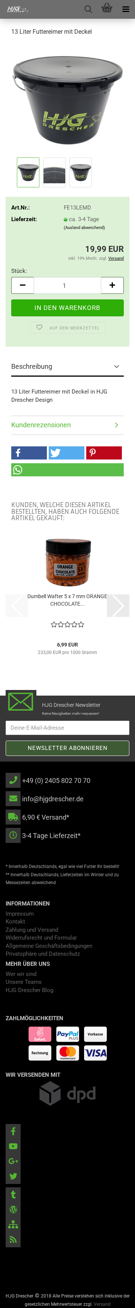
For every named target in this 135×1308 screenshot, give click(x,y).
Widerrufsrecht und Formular (41, 937)
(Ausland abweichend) (84, 227)
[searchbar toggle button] (88, 9)
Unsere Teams (24, 982)
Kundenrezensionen (41, 425)
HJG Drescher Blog (29, 990)
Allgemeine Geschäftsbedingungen (49, 946)
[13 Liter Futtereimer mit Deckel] (67, 99)
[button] (22, 285)
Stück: (19, 271)
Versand (102, 1304)
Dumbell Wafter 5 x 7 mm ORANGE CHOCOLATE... (67, 600)
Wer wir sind (21, 974)
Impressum (20, 913)
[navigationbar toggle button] (125, 9)
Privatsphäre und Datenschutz (43, 953)
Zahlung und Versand (32, 929)
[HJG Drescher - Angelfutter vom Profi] (15, 9)
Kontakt (15, 921)
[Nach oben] (114, 1297)
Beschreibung (31, 366)
